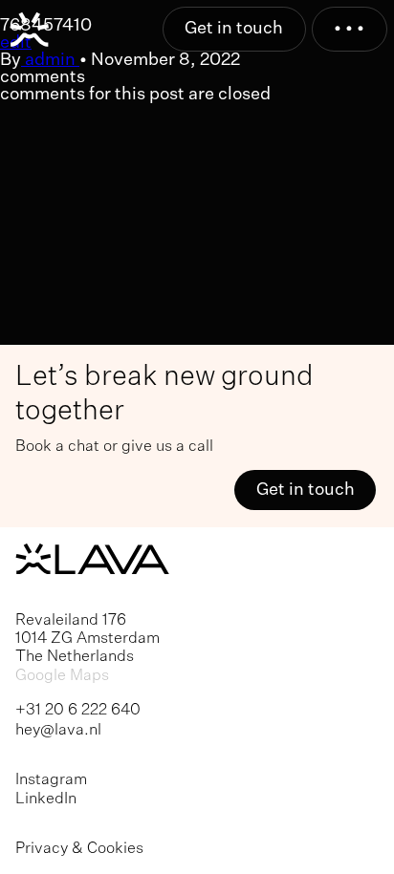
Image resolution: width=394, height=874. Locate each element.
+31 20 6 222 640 (78, 710)
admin (50, 60)
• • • (349, 28)
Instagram (51, 780)
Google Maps (62, 676)
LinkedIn (46, 799)
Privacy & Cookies (79, 849)
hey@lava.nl (58, 730)
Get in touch (234, 28)
